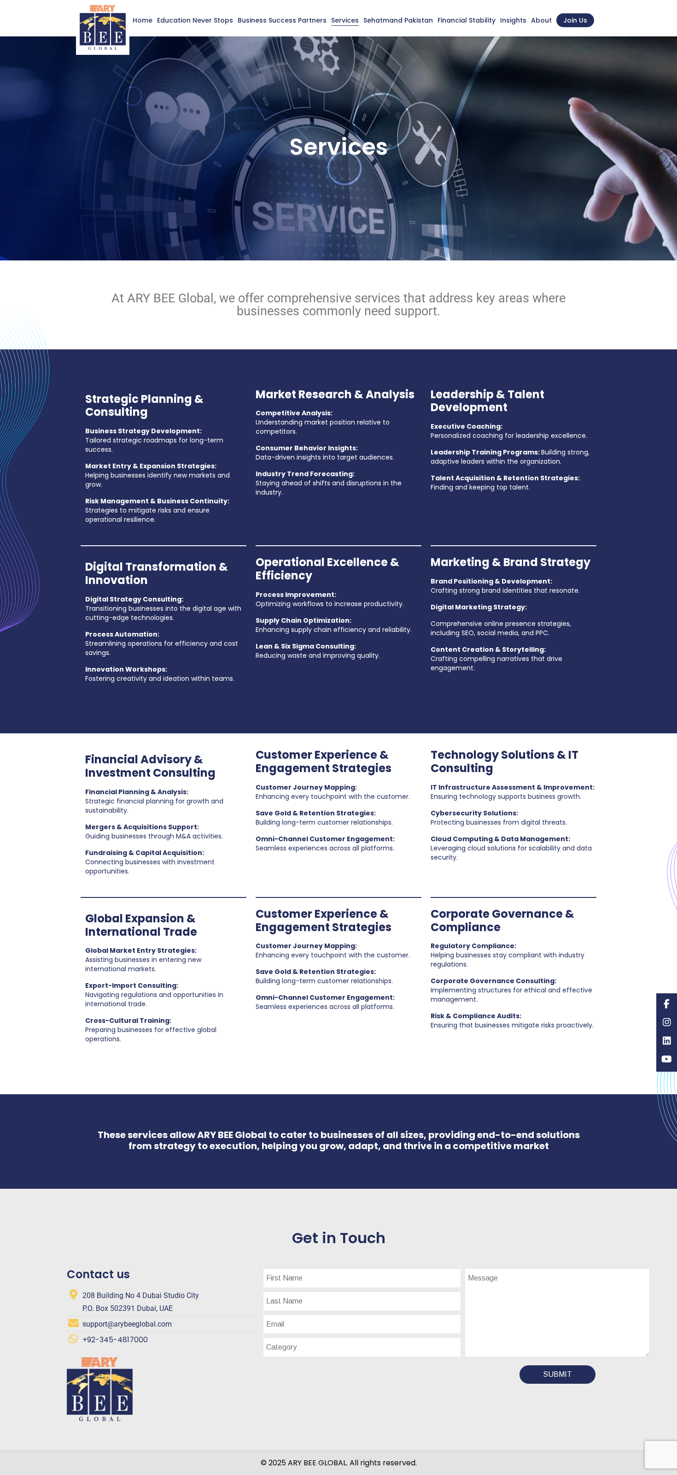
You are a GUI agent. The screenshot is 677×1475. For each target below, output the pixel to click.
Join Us (575, 20)
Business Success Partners (282, 20)
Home (142, 20)
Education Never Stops (195, 20)
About (541, 20)
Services (345, 20)
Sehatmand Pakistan (398, 20)
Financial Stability (467, 20)
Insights (513, 20)
